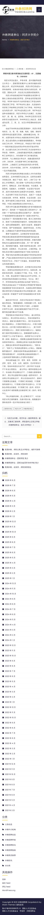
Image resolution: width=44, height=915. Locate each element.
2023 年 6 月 (10, 676)
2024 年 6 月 (10, 614)
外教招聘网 (23, 8)
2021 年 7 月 (10, 790)
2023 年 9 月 (10, 661)
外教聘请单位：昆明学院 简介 (16, 458)
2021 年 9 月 (10, 779)
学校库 (22, 911)
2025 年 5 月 (10, 557)
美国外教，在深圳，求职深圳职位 (18, 467)
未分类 (7, 865)
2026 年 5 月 (10, 496)
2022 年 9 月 (10, 722)
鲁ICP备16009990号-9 (11, 908)
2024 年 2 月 (10, 635)
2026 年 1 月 (10, 516)
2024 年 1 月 (10, 640)
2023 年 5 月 (10, 681)
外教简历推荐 (10, 855)
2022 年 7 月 (10, 733)
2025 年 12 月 (10, 521)
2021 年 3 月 (10, 810)
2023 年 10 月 (10, 655)
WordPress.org (8, 890)
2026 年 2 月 (10, 511)
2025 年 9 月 (10, 537)
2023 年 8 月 (10, 666)
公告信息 (8, 824)
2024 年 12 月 (10, 583)
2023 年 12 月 (10, 645)
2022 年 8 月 (10, 728)
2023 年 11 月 (10, 650)
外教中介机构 (10, 829)
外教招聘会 (31, 911)
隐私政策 (19, 905)
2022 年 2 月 (10, 753)
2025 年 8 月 (10, 542)
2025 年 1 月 (10, 578)
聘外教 (21, 69)
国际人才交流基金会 (10, 911)
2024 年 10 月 (10, 594)
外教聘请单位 (28, 409)
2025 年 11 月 (10, 526)
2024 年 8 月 (10, 604)
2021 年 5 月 (10, 800)
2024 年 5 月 (10, 619)
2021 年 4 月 (10, 805)
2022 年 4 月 (10, 743)
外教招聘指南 (10, 850)
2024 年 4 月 (10, 624)
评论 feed (6, 886)
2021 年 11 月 (10, 769)
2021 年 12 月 (10, 764)
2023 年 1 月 (10, 702)
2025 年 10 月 (10, 532)
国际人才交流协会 (29, 908)
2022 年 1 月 (10, 759)
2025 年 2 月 (10, 573)
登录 (4, 879)
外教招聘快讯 (10, 845)
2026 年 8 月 (10, 480)
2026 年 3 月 (10, 506)
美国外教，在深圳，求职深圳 (16, 454)
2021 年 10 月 (10, 774)
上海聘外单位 (7, 409)
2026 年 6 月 (10, 490)
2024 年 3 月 (10, 630)
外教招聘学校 (9, 69)
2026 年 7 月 (10, 485)
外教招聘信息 (10, 834)
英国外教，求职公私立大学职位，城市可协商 (22, 449)
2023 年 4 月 (10, 686)
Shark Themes (8, 905)
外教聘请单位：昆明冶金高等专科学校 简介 (22, 463)
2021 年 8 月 (10, 784)
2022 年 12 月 (10, 707)
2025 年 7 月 (10, 547)
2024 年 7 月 (10, 609)
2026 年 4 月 (10, 501)
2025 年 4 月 (10, 563)
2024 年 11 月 (10, 588)
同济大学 (18, 409)
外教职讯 (8, 860)
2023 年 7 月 (10, 671)
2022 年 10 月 (10, 717)
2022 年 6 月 (10, 738)
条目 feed (6, 883)
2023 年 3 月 (10, 692)
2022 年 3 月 (10, 748)
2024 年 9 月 (10, 599)
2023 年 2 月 (10, 697)
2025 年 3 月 (10, 568)
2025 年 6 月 (10, 552)
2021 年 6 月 (10, 795)
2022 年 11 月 (10, 712)
